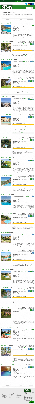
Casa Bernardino (6, 96)
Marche (10, 399)
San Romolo (5, 345)
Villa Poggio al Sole (7, 59)
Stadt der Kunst (18, 392)
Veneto (10, 390)
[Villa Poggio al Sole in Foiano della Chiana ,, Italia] (6, 65)
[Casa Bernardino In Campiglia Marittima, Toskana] (6, 102)
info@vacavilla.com (21, 3)
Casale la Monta (6, 157)
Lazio (10, 398)
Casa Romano (5, 269)
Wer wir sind (3, 390)
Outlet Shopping (18, 401)
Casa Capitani (5, 307)
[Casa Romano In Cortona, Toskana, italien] (6, 275)
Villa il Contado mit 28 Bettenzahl (20, 132)
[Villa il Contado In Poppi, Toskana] (6, 120)
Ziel (9, 389)
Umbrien (10, 396)
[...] (25, 55)
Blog (2, 394)
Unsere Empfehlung (18, 389)
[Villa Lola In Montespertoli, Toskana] (6, 143)
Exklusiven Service (4, 396)
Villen (22, 5)
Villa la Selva (5, 78)
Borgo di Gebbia (6, 176)
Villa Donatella (5, 194)
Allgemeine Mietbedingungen (4, 392)
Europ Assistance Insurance (4, 398)
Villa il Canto (5, 232)
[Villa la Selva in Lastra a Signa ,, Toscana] (6, 83)
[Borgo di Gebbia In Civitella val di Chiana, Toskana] (6, 181)
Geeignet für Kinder (19, 395)
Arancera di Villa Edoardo (9, 365)
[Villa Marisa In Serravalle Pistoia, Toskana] (6, 293)
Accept (31, 0)
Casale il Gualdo (6, 23)
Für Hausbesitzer (4, 395)
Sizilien (10, 392)
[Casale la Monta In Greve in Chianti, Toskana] (6, 163)
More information (17, 1)
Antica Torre (5, 41)
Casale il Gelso (6, 251)
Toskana (15, 5)
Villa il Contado (6, 115)
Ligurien (10, 397)
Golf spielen (18, 396)
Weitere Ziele (25, 5)
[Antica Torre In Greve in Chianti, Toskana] (6, 47)
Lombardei (10, 395)
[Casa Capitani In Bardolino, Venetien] (6, 313)
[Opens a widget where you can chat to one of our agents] (31, 402)
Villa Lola (4, 138)
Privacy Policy (4, 393)
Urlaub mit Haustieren (17, 394)
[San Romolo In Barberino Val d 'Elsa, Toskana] (6, 351)
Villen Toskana (18, 400)
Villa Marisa (4, 288)
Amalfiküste (18, 5)
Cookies (3, 399)
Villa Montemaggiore (8, 327)
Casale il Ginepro (6, 213)
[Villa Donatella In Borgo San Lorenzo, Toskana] (6, 200)
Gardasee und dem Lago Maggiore (12, 394)
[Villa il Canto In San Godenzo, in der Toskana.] (6, 238)
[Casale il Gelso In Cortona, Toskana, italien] (6, 256)
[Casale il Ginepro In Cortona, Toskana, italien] (6, 219)
